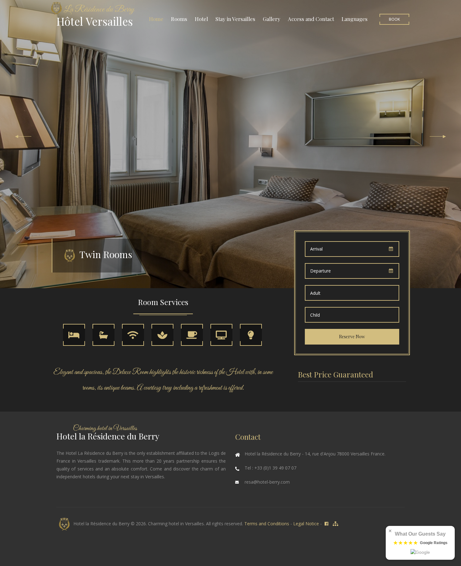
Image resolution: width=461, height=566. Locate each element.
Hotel (201, 18)
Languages (355, 18)
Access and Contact (311, 18)
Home (156, 18)
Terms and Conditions (266, 524)
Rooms (179, 18)
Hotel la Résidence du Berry (101, 524)
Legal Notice (306, 524)
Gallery (271, 18)
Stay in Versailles (235, 18)
